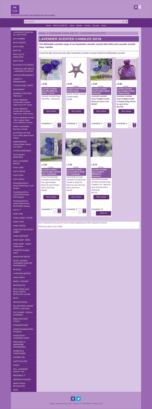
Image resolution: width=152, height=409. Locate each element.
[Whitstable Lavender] (33, 9)
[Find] (126, 22)
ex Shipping (44, 86)
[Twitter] (78, 398)
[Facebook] (73, 398)
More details (51, 111)
